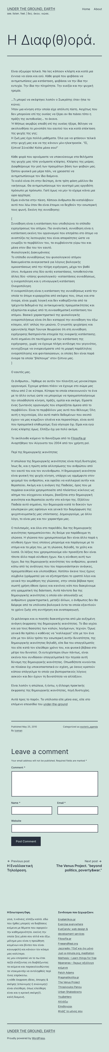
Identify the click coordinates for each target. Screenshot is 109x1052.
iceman (18, 730)
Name (15, 802)
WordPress (38, 1038)
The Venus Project (69, 982)
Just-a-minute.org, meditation (76, 953)
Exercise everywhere (70, 924)
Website (16, 820)
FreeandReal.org (68, 943)
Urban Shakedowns (70, 991)
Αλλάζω (63, 1001)
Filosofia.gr (78, 438)
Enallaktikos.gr (67, 919)
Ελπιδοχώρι (65, 1006)
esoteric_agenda (89, 726)
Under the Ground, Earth (31, 9)
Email (61, 802)
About (98, 9)
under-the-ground (55, 704)
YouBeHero (65, 996)
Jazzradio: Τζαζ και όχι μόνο (75, 948)
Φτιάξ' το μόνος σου (70, 1011)
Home (86, 9)
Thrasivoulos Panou (70, 987)
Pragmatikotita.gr (68, 977)
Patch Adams (66, 972)
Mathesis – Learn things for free (77, 958)
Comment (18, 767)
